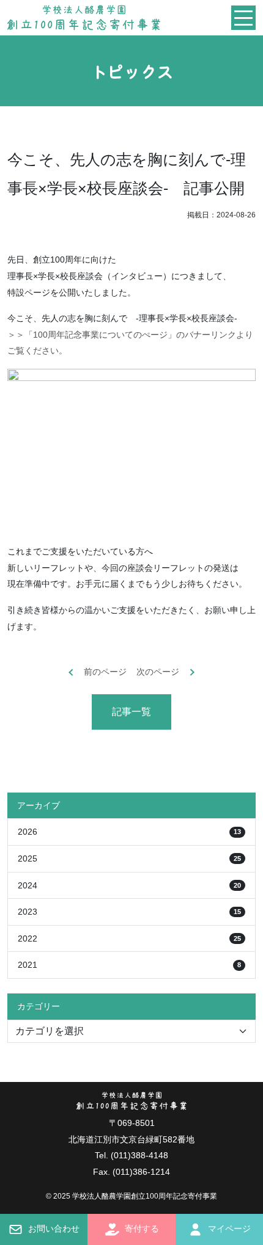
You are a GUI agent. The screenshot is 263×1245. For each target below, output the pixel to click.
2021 (129, 965)
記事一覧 (131, 711)
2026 (129, 832)
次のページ (157, 672)
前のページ (105, 672)
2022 (129, 938)
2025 (129, 858)
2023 (129, 912)
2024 (129, 885)
